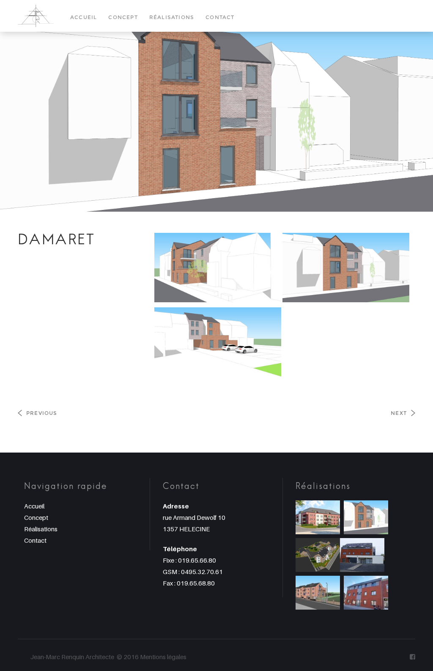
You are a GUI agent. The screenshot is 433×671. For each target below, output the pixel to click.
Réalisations (171, 17)
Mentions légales (163, 656)
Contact (220, 17)
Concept (122, 17)
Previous (42, 413)
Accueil (83, 17)
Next (399, 413)
